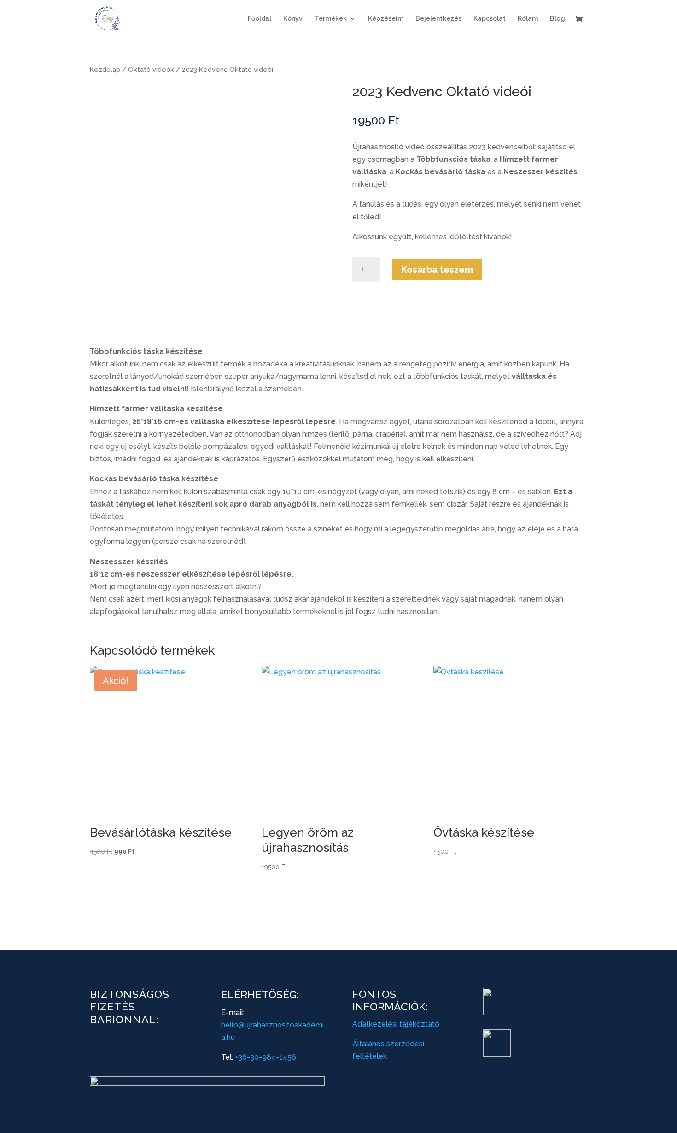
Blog (557, 18)
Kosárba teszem (437, 269)
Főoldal (259, 18)
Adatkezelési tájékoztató (395, 1024)
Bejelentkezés (438, 18)
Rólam (528, 18)
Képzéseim (385, 18)
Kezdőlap (105, 69)
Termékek (331, 18)
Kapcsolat (489, 18)
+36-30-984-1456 (265, 1057)
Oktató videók (151, 69)
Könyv (293, 18)
